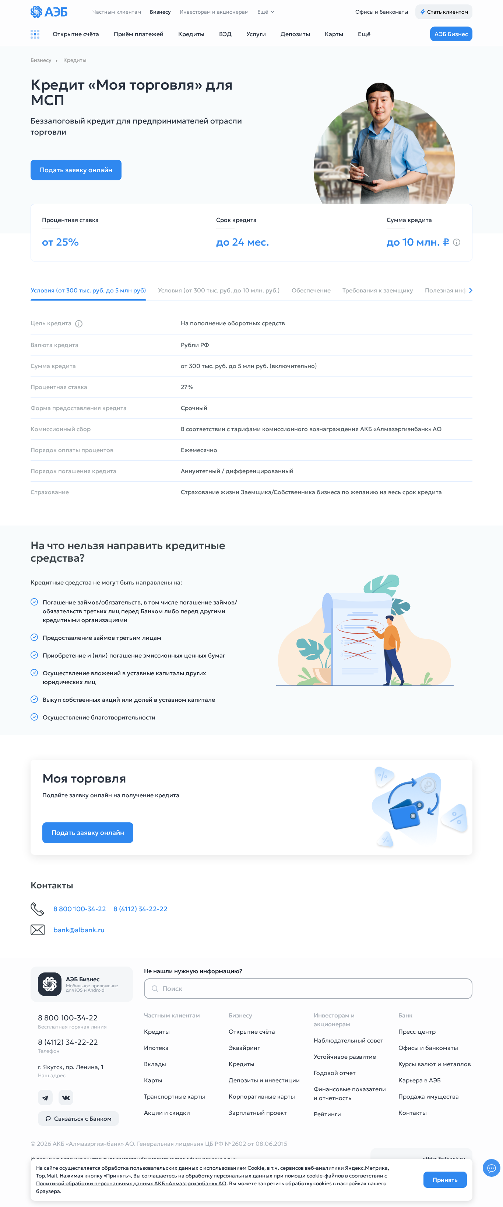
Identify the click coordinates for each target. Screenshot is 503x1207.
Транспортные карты (174, 1096)
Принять (445, 1179)
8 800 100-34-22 (68, 1018)
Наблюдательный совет (348, 1040)
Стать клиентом (447, 11)
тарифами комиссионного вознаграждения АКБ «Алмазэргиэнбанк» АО (336, 429)
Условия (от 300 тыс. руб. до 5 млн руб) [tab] (88, 290)
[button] (465, 290)
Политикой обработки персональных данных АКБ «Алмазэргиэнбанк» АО (131, 1183)
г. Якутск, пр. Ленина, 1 (70, 1067)
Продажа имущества (428, 1096)
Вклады (155, 1064)
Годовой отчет (335, 1072)
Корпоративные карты (262, 1096)
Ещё (262, 11)
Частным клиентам (116, 11)
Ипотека (156, 1047)
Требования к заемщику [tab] (377, 290)
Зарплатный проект (258, 1112)
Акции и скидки (167, 1112)
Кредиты (157, 1031)
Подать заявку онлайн (76, 170)
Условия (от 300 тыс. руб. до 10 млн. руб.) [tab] (219, 290)
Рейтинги (327, 1114)
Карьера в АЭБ (419, 1080)
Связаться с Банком (83, 1118)
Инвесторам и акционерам (214, 11)
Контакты (412, 1112)
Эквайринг (244, 1047)
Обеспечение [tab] (311, 290)
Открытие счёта (252, 1031)
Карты (153, 1080)
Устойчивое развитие (345, 1056)
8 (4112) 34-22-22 (68, 1042)
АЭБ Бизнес (451, 34)
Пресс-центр (417, 1031)
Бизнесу (160, 11)
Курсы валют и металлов (434, 1064)
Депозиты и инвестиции (264, 1080)
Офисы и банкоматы (381, 11)
